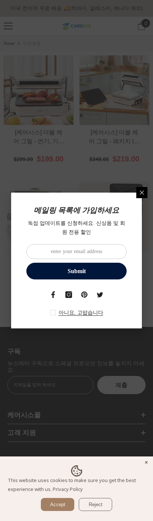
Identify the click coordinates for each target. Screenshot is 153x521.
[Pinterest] (84, 294)
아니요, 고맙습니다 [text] (81, 312)
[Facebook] (53, 294)
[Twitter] (100, 294)
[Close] (141, 192)
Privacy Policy (68, 489)
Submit (77, 271)
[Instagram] (68, 294)
